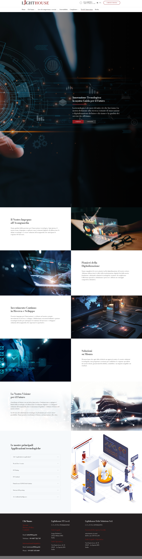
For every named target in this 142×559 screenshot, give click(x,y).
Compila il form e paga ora (89, 3)
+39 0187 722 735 (34, 538)
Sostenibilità (64, 10)
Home (23, 10)
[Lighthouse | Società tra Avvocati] (35, 2)
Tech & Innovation (87, 10)
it (100, 3)
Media (97, 10)
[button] (78, 121)
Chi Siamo (31, 10)
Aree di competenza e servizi (47, 10)
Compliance (73, 10)
